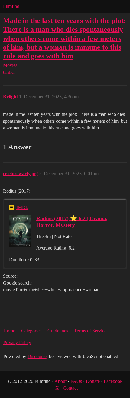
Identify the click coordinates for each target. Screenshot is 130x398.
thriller (9, 72)
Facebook (113, 381)
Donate (93, 381)
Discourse (37, 356)
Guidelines (57, 330)
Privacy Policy (17, 342)
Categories (31, 330)
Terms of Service (90, 330)
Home (9, 330)
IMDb (22, 207)
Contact (70, 387)
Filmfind (11, 6)
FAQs (76, 381)
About (60, 381)
